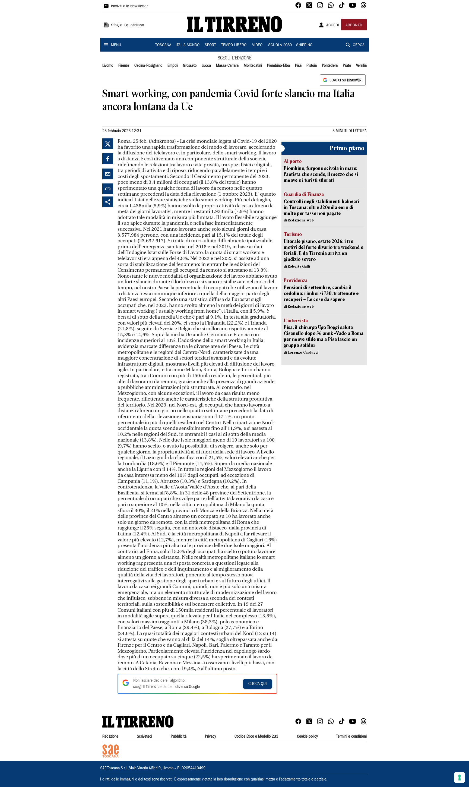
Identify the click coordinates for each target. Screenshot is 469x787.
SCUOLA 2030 (280, 45)
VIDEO (257, 45)
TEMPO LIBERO (233, 45)
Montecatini (253, 66)
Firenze (123, 66)
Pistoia (311, 66)
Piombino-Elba (278, 66)
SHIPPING (304, 45)
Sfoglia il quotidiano (127, 25)
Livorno (107, 66)
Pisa (298, 66)
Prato (347, 66)
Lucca (206, 66)
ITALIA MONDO (187, 45)
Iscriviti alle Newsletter (129, 6)
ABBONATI (354, 25)
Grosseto (190, 66)
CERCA (359, 45)
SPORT (210, 45)
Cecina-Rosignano (148, 66)
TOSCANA (163, 45)
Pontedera (330, 66)
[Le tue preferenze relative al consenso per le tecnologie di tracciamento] (459, 777)
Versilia (361, 66)
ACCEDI (332, 25)
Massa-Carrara (227, 66)
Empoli (172, 66)
